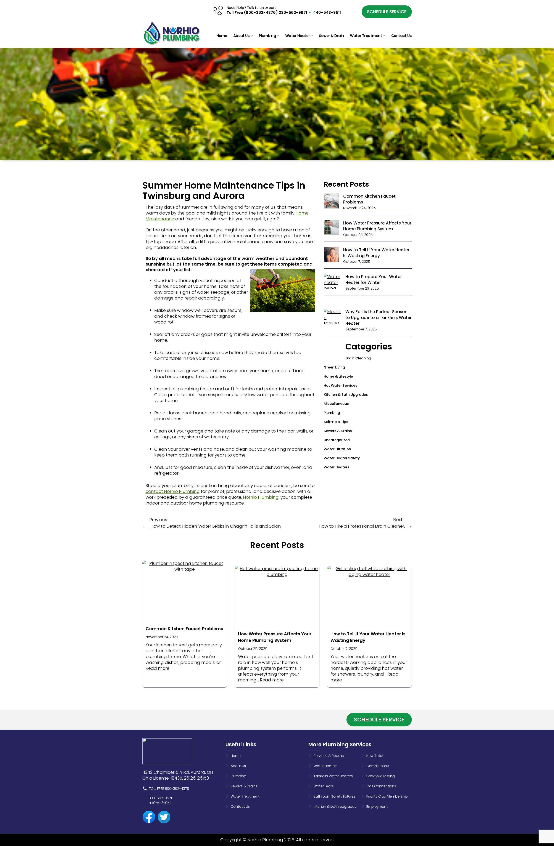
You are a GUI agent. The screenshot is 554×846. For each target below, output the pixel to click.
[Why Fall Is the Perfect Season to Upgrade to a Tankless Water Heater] (332, 335)
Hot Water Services (340, 385)
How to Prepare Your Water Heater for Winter (373, 279)
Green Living (334, 367)
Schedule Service (386, 12)
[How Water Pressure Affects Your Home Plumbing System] (331, 228)
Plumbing (332, 412)
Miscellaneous (336, 403)
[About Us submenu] (252, 36)
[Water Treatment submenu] (384, 36)
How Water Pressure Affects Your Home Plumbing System (377, 226)
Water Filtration (337, 449)
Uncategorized (337, 439)
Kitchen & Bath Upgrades (346, 394)
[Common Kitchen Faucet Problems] (331, 201)
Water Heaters (336, 467)
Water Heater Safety (342, 458)
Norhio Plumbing (261, 497)
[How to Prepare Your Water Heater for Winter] (332, 291)
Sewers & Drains (338, 430)
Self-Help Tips (336, 421)
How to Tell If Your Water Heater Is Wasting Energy (376, 253)
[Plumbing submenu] (278, 36)
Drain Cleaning (358, 358)
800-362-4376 (177, 788)
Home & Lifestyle (338, 376)
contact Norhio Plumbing (173, 491)
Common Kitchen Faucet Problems (184, 629)
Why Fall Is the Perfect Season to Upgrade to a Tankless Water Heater (378, 317)
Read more (157, 668)
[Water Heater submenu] (312, 36)
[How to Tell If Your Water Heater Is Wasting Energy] (331, 255)
